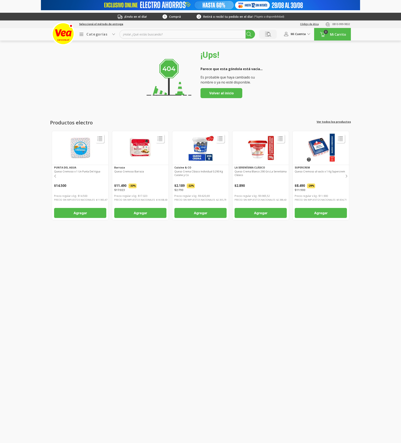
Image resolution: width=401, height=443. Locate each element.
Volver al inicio (221, 93)
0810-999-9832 (341, 24)
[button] (101, 24)
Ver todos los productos (334, 122)
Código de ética (309, 24)
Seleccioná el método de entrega (101, 24)
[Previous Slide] (55, 175)
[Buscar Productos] (249, 34)
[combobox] (187, 34)
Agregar (80, 213)
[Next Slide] (346, 175)
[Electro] (200, 5)
